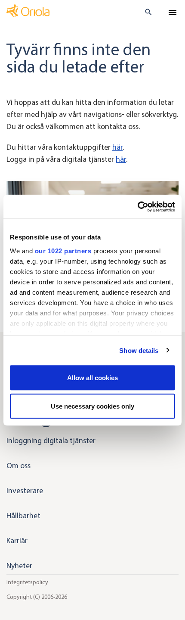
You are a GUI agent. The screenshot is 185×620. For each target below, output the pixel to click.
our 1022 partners (63, 250)
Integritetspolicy (27, 582)
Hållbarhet (23, 515)
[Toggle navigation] (172, 12)
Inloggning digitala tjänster (51, 440)
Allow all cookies (92, 377)
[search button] (145, 12)
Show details (138, 350)
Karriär (17, 540)
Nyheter (19, 565)
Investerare (24, 490)
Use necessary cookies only (92, 405)
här (117, 147)
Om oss (18, 465)
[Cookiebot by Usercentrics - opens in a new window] (137, 206)
